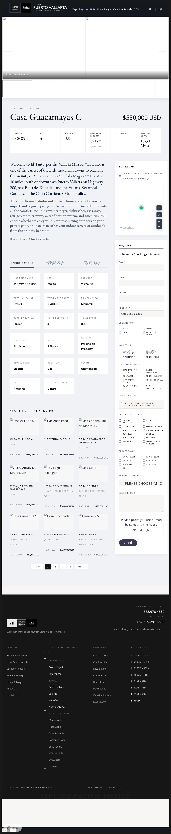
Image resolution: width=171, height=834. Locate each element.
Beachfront (99, 682)
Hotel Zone (152, 420)
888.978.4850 (153, 611)
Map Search (99, 701)
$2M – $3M (140, 687)
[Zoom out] (159, 226)
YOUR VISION (126, 345)
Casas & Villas (100, 655)
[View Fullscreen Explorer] (159, 214)
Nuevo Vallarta (154, 430)
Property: (125, 308)
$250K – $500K (142, 668)
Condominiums (101, 662)
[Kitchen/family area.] (17, 88)
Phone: (123, 292)
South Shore (129, 430)
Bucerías (53, 700)
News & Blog (14, 682)
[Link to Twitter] (150, 9)
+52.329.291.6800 (150, 622)
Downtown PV (56, 733)
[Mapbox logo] (127, 228)
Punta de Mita (130, 437)
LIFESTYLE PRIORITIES (130, 364)
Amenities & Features (55, 263)
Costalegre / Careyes (153, 442)
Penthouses (99, 688)
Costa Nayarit (56, 667)
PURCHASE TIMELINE (129, 475)
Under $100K (141, 655)
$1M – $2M (140, 681)
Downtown (129, 426)
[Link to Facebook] (155, 9)
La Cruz (150, 434)
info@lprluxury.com (123, 629)
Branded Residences (18, 655)
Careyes (53, 766)
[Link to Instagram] (160, 9)
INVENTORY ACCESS (129, 395)
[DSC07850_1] (109, 88)
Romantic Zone (154, 426)
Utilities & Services (92, 263)
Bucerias (127, 434)
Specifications (22, 263)
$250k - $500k (153, 457)
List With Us (13, 695)
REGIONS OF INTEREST (130, 414)
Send (128, 543)
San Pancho (129, 441)
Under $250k (129, 457)
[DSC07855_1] (139, 88)
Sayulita (150, 437)
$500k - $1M (128, 460)
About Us (12, 688)
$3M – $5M (140, 694)
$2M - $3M (128, 464)
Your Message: (127, 493)
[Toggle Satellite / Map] (159, 207)
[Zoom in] (159, 221)
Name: (122, 262)
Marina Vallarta (127, 421)
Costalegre (54, 759)
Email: (122, 277)
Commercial (99, 675)
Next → (81, 566)
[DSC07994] (48, 88)
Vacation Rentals (16, 668)
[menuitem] (74, 9)
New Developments (17, 662)
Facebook (115, 787)
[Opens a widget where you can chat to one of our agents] (12, 828)
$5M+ (125, 468)
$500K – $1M (141, 674)
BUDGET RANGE (127, 451)
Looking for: (126, 323)
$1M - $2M (151, 460)
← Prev (37, 566)
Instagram (95, 787)
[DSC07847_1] (78, 88)
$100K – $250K (142, 661)
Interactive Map (15, 675)
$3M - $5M (151, 464)
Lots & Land (100, 668)
